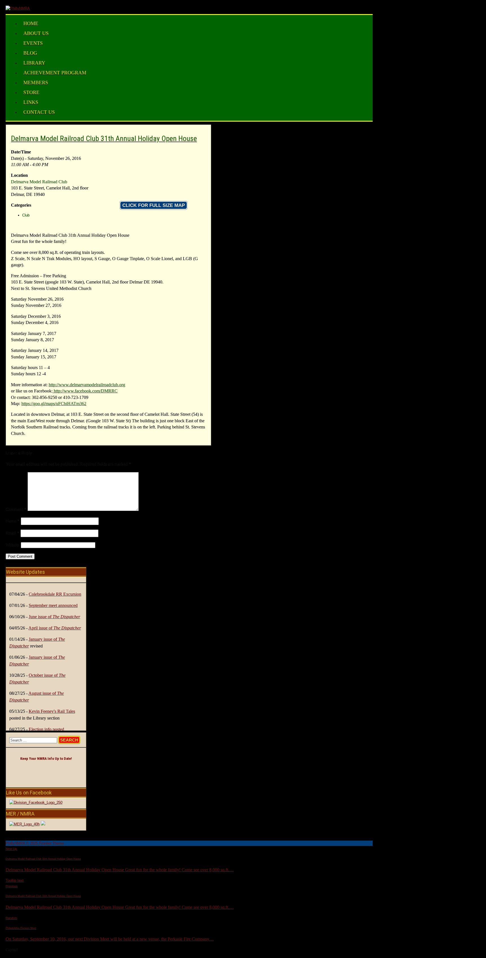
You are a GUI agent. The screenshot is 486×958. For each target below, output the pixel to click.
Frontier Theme (51, 843)
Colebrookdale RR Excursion (55, 594)
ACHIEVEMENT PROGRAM (54, 72)
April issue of (54, 628)
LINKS (30, 102)
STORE (31, 92)
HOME (30, 23)
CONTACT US (39, 112)
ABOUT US (36, 33)
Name (13, 521)
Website (13, 544)
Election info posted (46, 729)
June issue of (54, 616)
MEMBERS (35, 82)
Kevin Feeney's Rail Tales (52, 711)
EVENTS (33, 43)
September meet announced (53, 605)
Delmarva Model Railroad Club (39, 181)
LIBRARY (34, 63)
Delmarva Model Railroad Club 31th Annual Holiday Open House (104, 138)
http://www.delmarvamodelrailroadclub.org (87, 384)
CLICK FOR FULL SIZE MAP (153, 205)
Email (12, 533)
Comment (16, 509)
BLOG (30, 53)
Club (26, 215)
